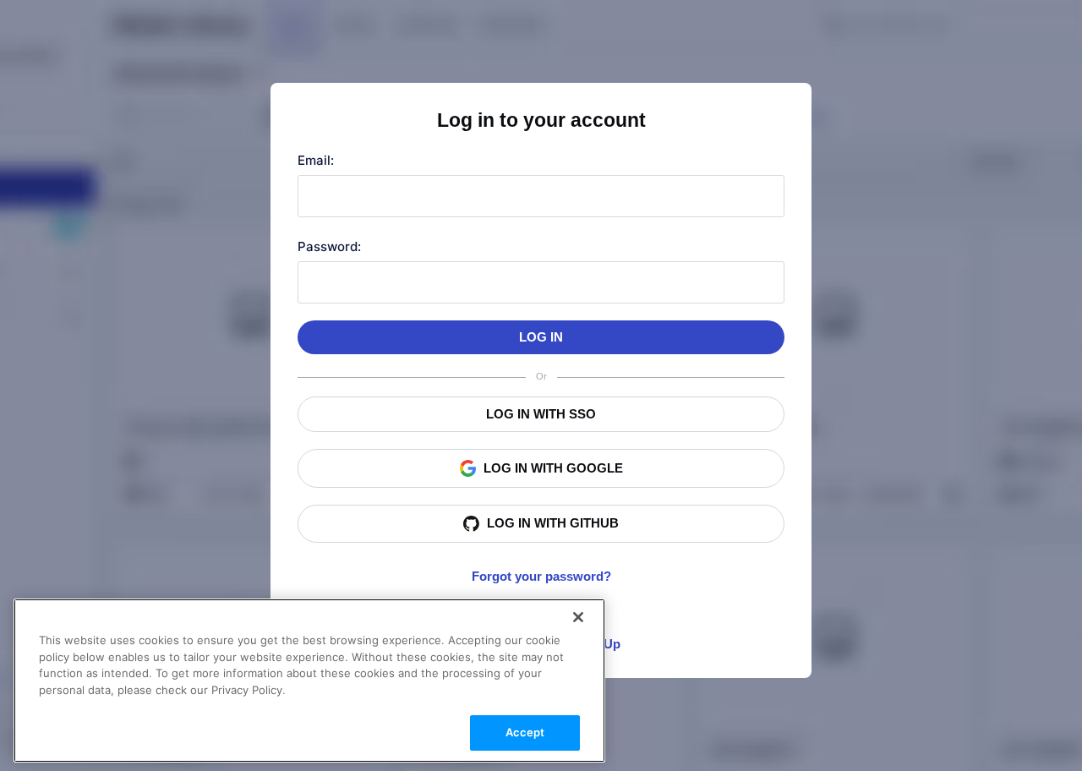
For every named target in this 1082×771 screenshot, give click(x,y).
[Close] (578, 617)
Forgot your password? (541, 576)
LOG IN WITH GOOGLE (553, 468)
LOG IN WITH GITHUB (553, 523)
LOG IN (541, 337)
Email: (316, 160)
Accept (525, 732)
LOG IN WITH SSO (541, 414)
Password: (329, 246)
